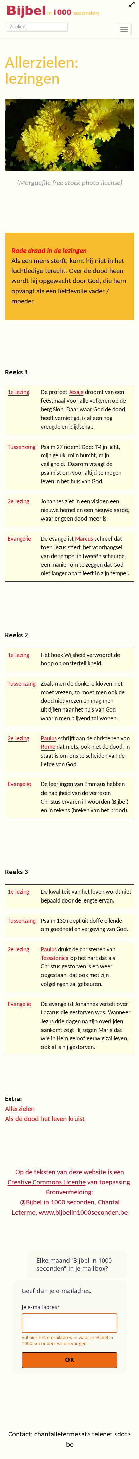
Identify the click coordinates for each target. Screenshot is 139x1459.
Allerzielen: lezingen (42, 71)
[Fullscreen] (132, 5)
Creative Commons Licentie (47, 1182)
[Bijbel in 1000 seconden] (50, 10)
